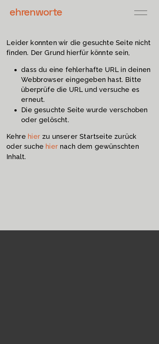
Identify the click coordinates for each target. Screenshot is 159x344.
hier (34, 136)
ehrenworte (36, 11)
